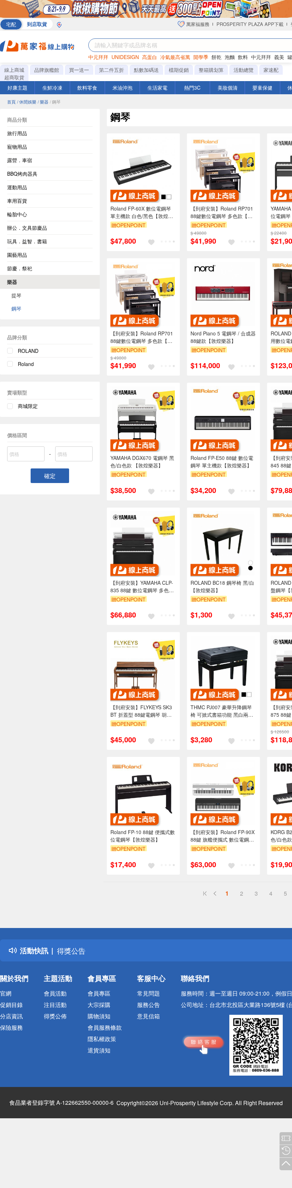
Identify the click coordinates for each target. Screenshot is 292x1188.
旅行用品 (17, 133)
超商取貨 (14, 77)
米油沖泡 (122, 87)
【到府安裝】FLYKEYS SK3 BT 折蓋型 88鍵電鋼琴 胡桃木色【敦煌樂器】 (141, 711)
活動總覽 (244, 69)
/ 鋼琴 (55, 102)
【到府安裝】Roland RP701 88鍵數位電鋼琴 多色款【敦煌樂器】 (222, 212)
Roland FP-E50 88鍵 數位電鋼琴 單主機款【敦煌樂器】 (222, 461)
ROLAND (28, 350)
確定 (50, 476)
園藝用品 (17, 254)
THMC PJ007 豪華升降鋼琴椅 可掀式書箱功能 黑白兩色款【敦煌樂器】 (222, 711)
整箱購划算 (211, 69)
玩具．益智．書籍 (27, 241)
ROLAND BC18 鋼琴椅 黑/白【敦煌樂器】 (222, 586)
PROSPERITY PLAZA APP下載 (250, 24)
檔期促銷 (179, 69)
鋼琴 (16, 308)
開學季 (200, 56)
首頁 (11, 102)
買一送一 (79, 69)
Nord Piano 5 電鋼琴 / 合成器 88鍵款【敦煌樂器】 (223, 337)
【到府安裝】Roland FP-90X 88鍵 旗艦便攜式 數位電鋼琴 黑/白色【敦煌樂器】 (223, 835)
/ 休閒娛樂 (26, 102)
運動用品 (17, 187)
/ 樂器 (43, 102)
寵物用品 (17, 146)
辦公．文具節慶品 (27, 227)
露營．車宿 (19, 160)
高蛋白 (149, 56)
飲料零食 (87, 87)
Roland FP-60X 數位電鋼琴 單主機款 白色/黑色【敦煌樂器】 (141, 212)
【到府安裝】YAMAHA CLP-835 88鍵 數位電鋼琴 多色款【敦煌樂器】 (142, 586)
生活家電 (157, 87)
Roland (26, 363)
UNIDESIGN (125, 56)
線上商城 (14, 69)
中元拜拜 (98, 56)
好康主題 (17, 87)
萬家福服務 (197, 24)
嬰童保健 (262, 87)
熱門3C (192, 87)
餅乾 (216, 56)
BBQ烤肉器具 (22, 173)
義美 (279, 56)
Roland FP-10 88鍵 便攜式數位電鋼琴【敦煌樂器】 (142, 835)
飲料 (243, 56)
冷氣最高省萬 (175, 56)
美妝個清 (228, 87)
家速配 (271, 69)
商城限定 (28, 405)
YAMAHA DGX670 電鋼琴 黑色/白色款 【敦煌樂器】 (142, 461)
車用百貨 (17, 200)
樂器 (12, 281)
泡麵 (230, 56)
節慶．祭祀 (19, 268)
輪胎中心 (17, 214)
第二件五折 (111, 69)
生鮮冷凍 (52, 87)
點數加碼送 (146, 69)
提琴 (16, 295)
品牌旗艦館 (46, 69)
